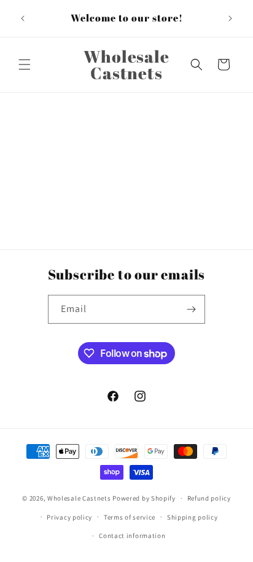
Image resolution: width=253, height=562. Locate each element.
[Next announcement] (230, 18)
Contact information (132, 535)
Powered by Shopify (144, 498)
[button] (24, 64)
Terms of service (129, 517)
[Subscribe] (190, 309)
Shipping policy (192, 517)
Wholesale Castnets (79, 498)
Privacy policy (69, 517)
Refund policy (209, 498)
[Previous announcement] (22, 18)
